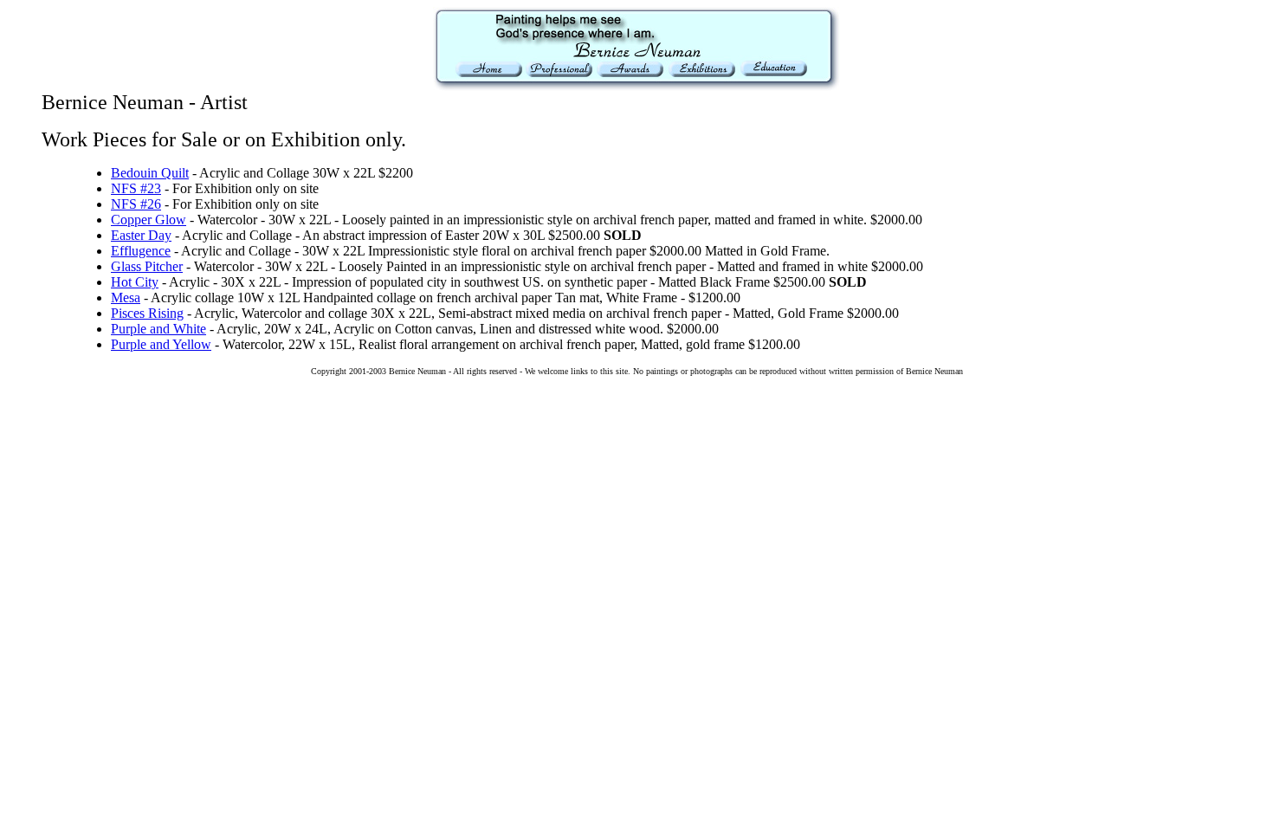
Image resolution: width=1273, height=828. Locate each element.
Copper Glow (148, 219)
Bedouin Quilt (150, 172)
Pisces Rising (147, 313)
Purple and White (158, 328)
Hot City (134, 282)
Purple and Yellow (161, 344)
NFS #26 (136, 204)
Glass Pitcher (147, 266)
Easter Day (141, 235)
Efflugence (141, 250)
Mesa (125, 297)
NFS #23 (136, 188)
